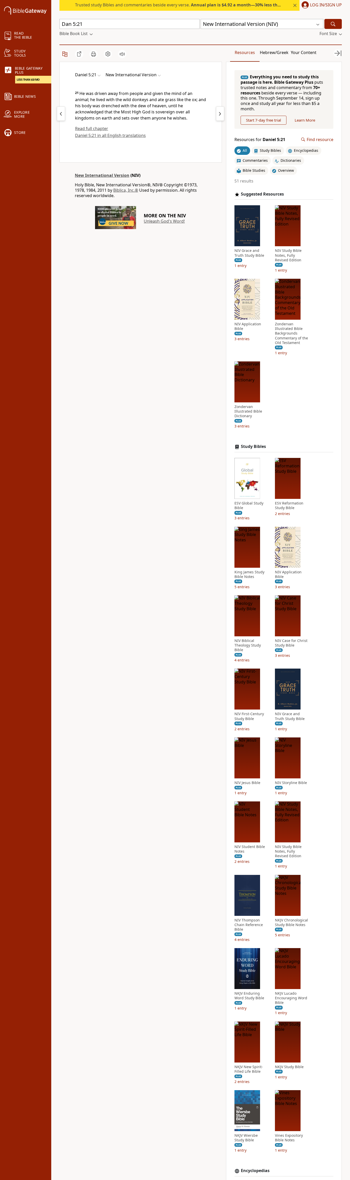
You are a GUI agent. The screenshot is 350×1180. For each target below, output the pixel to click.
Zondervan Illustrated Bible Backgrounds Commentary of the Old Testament (291, 333)
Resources (245, 52)
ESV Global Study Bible (248, 505)
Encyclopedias (255, 1170)
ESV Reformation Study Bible (289, 505)
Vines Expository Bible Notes (289, 1137)
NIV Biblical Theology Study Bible (247, 645)
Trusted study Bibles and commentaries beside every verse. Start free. (206, 5)
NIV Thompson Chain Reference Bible (248, 925)
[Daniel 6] (220, 113)
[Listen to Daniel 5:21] (122, 54)
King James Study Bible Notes (249, 574)
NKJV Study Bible (289, 1067)
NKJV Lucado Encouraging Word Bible (291, 998)
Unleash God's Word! (164, 221)
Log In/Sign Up (326, 5)
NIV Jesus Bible (247, 782)
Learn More (305, 120)
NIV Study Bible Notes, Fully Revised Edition (288, 255)
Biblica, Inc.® (125, 190)
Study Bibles (253, 446)
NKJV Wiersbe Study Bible (246, 1137)
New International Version (102, 175)
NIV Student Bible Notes (249, 849)
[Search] (333, 24)
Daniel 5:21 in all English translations (110, 135)
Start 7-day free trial (263, 120)
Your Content (303, 52)
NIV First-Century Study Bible (249, 716)
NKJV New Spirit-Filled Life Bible (248, 1069)
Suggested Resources (262, 194)
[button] (321, 5)
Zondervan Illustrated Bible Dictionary (248, 411)
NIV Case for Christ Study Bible (291, 643)
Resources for (259, 139)
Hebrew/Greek (274, 52)
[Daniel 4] (61, 113)
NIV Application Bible (247, 326)
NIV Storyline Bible (291, 782)
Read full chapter (91, 128)
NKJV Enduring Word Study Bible (249, 995)
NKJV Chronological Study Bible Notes (291, 922)
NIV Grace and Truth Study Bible (249, 253)
